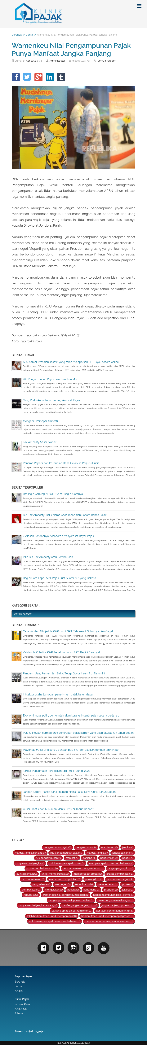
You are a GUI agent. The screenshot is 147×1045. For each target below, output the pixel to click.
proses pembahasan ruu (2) (42, 868)
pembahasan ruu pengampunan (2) (83, 868)
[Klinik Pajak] (73, 14)
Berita (29, 34)
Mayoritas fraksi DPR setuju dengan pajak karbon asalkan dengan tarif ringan (71, 749)
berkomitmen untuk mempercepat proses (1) (107, 916)
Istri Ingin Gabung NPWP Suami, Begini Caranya (53, 493)
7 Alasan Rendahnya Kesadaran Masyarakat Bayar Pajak (58, 536)
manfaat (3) (72, 857)
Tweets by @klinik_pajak (30, 1031)
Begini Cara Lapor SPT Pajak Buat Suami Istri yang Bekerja (59, 578)
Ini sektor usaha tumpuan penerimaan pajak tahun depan (58, 694)
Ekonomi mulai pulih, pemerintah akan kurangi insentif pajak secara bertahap (71, 715)
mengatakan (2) (54, 889)
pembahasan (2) (31, 889)
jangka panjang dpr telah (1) (117, 905)
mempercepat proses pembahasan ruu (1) (109, 921)
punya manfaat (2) (26, 873)
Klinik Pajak (22, 999)
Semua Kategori (107, 60)
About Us (21, 1008)
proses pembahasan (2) (119, 873)
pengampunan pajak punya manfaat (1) (71, 900)
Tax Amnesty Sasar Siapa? (39, 442)
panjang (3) (89, 857)
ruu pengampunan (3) (48, 857)
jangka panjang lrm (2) (120, 868)
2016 (33, 60)
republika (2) (31, 894)
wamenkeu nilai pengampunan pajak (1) (65, 894)
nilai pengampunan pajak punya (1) (113, 894)
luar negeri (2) (62, 884)
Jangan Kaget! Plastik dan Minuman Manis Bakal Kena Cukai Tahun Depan (69, 791)
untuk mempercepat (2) (55, 873)
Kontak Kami (22, 1004)
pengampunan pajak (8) (57, 847)
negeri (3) (127, 857)
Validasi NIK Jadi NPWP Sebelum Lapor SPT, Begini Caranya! (61, 652)
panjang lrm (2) (93, 879)
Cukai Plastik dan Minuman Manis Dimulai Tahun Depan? (58, 809)
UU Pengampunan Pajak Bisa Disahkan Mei (50, 379)
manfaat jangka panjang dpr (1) (79, 905)
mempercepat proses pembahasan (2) (111, 863)
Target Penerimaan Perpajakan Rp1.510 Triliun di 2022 (56, 770)
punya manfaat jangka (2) (30, 863)
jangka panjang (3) (122, 852)
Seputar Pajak (23, 976)
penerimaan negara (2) (120, 879)
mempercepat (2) (107, 884)
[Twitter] (59, 948)
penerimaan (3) (109, 857)
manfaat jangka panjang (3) (30, 852)
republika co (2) (84, 884)
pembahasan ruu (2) (33, 879)
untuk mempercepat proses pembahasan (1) (54, 921)
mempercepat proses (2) (88, 873)
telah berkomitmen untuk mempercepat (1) (52, 916)
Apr (28, 60)
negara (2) (73, 889)
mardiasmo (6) (109, 847)
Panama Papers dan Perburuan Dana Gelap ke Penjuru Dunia (61, 463)
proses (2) (127, 884)
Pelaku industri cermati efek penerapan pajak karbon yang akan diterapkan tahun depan (78, 732)
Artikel (19, 990)
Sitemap (20, 1013)
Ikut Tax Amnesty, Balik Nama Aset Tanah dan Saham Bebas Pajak (64, 514)
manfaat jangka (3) (97, 852)
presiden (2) (111, 889)
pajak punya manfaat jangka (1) (115, 900)
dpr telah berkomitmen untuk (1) (114, 910)
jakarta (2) (127, 889)
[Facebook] (43, 948)
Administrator (57, 60)
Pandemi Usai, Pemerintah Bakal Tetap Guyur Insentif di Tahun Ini (64, 673)
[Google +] (89, 948)
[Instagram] (73, 948)
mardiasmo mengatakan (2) (64, 879)
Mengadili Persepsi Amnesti (40, 421)
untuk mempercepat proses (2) (66, 863)
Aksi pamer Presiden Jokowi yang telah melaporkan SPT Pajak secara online (71, 362)
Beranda (17, 34)
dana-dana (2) (91, 889)
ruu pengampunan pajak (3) (66, 852)
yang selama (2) (41, 884)
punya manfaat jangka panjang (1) (38, 905)
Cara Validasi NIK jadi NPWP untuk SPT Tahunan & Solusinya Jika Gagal (68, 631)
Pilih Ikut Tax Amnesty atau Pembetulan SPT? (51, 557)
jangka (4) (127, 847)
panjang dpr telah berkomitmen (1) (71, 910)
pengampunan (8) (86, 847)
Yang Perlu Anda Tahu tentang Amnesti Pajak (51, 400)
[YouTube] (103, 948)
